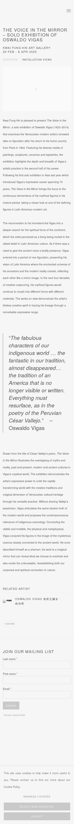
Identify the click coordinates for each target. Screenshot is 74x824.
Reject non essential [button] (37, 806)
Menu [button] (68, 11)
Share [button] (10, 623)
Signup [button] (11, 705)
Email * (7, 689)
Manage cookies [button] (37, 796)
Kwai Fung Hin (27, 11)
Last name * (10, 659)
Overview (10, 59)
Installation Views (37, 59)
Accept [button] (37, 816)
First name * (10, 674)
